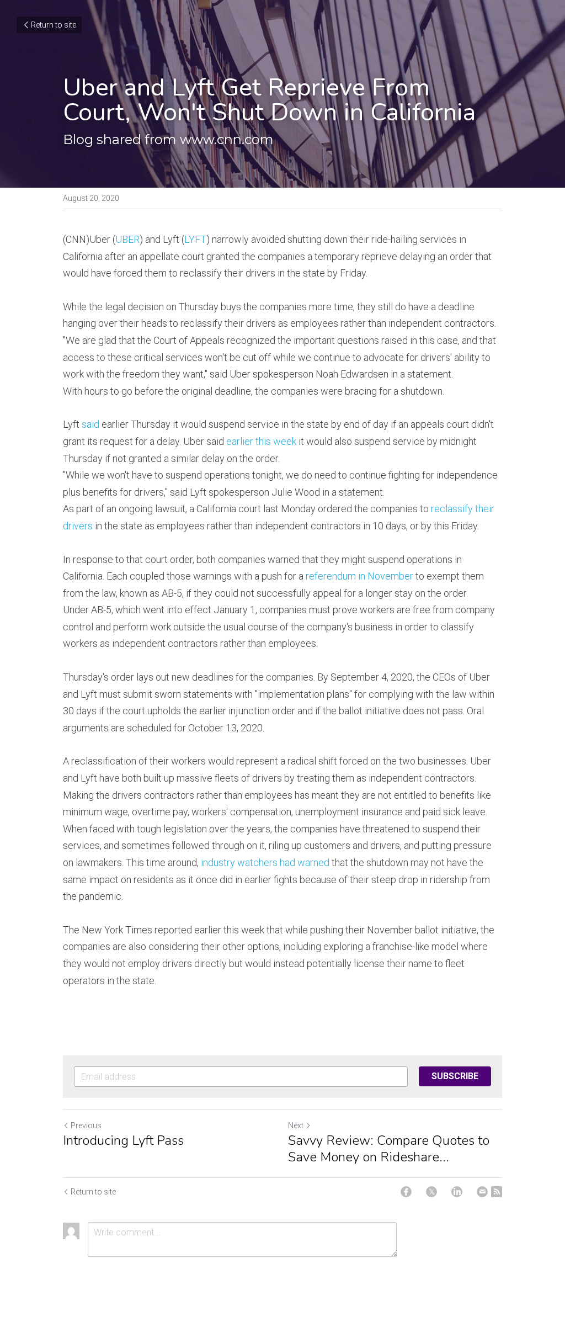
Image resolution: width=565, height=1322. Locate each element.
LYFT (195, 239)
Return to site (53, 24)
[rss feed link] (496, 1191)
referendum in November (359, 576)
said (90, 424)
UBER (127, 239)
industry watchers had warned (265, 862)
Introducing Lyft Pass (123, 1140)
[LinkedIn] (456, 1191)
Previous (86, 1125)
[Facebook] (406, 1191)
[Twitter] (431, 1191)
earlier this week (261, 441)
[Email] (482, 1191)
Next (295, 1125)
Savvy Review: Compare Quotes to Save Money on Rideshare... (388, 1148)
